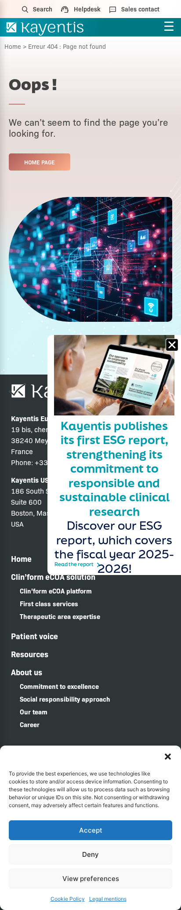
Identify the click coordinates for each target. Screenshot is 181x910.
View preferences (90, 878)
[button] (167, 756)
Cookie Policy (68, 898)
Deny (90, 854)
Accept (90, 830)
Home (12, 46)
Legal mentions (108, 898)
